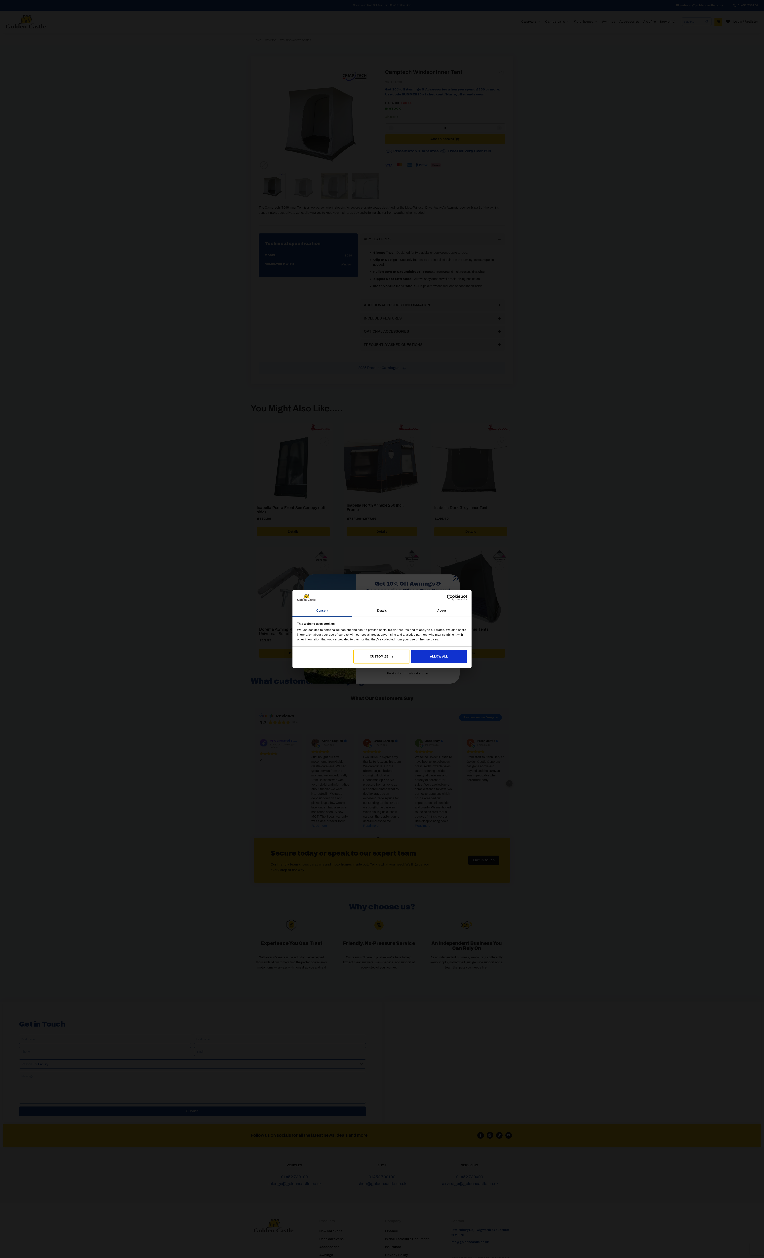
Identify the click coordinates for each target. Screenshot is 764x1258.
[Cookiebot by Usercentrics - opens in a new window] (449, 597)
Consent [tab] (322, 610)
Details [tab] (382, 610)
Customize (379, 656)
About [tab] (441, 610)
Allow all (439, 656)
